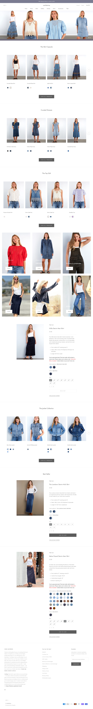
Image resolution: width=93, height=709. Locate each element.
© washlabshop (8, 703)
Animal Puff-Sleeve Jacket (32, 445)
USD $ (4, 5)
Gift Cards (44, 659)
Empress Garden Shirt (7, 212)
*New (26, 8)
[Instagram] (4, 690)
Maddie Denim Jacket (51, 445)
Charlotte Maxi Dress (71, 146)
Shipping (44, 666)
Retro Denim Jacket (10, 445)
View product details (54, 395)
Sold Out (63, 391)
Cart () (88, 5)
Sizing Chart (45, 668)
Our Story (44, 673)
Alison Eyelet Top (28, 212)
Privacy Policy (45, 675)
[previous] (4, 69)
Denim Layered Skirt (71, 83)
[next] (88, 69)
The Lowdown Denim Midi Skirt (59, 484)
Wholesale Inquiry (46, 678)
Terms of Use (45, 671)
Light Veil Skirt (50, 83)
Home (31, 8)
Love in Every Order (47, 657)
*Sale (67, 8)
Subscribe (76, 664)
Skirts (37, 8)
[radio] (8, 88)
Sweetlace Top (72, 212)
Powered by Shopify (10, 705)
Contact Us (45, 654)
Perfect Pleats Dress (31, 146)
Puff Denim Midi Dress (11, 146)
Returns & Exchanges (47, 661)
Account (78, 5)
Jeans (54, 8)
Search (82, 5)
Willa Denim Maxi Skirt (56, 328)
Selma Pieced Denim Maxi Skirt (59, 556)
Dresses (48, 8)
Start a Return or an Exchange (49, 664)
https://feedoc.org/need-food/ (14, 686)
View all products (46, 96)
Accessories (60, 8)
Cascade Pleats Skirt (11, 83)
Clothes (42, 8)
